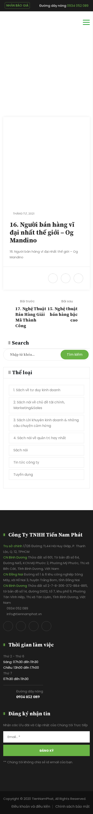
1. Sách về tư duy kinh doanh (36, 390)
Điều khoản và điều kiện (30, 806)
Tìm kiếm (74, 354)
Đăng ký (47, 750)
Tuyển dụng (23, 474)
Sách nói (20, 450)
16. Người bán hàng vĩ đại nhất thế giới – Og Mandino (42, 232)
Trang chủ (79, 74)
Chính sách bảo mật (72, 806)
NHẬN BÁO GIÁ (17, 5)
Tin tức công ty (26, 462)
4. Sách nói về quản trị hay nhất (39, 437)
